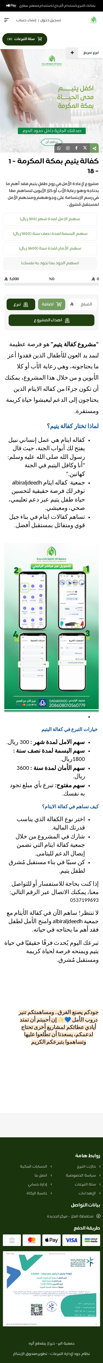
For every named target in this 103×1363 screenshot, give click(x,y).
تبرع (17, 304)
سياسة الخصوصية (81, 1175)
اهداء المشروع (48, 320)
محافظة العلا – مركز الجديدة (70, 1216)
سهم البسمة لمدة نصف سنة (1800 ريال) (50, 234)
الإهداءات (88, 1193)
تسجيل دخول (50, 20)
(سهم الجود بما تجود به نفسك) (50, 263)
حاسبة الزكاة (37, 1193)
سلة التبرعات (85, 1184)
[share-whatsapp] (59, 148)
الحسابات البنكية (34, 1167)
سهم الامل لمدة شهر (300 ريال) (50, 219)
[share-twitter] (85, 148)
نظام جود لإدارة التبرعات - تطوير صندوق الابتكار (51, 1354)
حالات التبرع (86, 1167)
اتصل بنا (41, 1175)
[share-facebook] (76, 148)
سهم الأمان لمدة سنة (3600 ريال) (50, 248)
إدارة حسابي (38, 1184)
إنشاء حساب (26, 20)
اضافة (48, 304)
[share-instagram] (67, 148)
